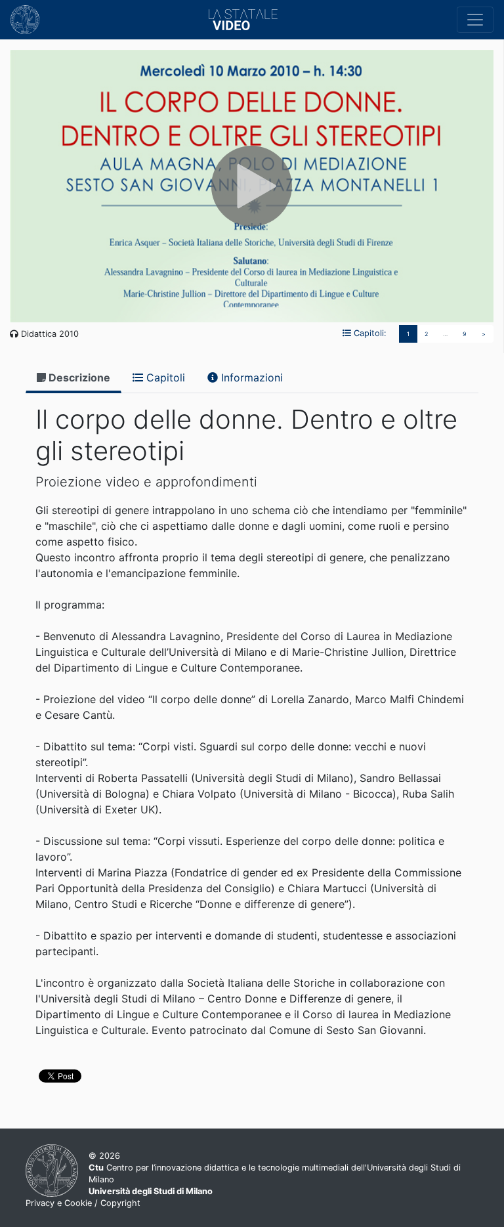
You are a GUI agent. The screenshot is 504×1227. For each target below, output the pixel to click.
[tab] (73, 378)
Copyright (120, 1203)
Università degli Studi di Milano (151, 1191)
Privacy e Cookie (59, 1203)
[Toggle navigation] (475, 20)
